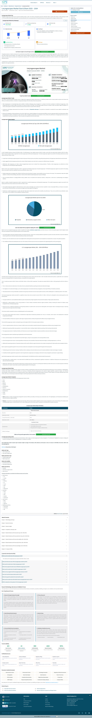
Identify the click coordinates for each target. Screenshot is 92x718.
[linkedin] (79, 713)
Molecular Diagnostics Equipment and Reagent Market (46, 690)
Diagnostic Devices (18, 6)
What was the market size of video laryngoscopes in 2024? (14, 564)
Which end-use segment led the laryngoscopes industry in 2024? (15, 571)
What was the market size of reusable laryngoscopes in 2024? (14, 569)
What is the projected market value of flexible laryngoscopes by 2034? (16, 566)
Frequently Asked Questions (76, 27)
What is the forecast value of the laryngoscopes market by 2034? (15, 561)
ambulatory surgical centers (35, 230)
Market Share (73, 21)
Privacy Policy (52, 716)
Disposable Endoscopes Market (10, 688)
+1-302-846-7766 (72, 702)
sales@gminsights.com (73, 705)
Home (2, 6)
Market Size (73, 17)
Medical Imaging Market (41, 688)
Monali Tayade (59, 513)
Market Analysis (74, 20)
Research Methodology (75, 29)
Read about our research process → (52, 682)
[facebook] (86, 713)
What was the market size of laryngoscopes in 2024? (13, 555)
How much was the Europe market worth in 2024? (12, 574)
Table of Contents (74, 26)
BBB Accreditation (21, 648)
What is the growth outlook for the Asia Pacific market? (13, 577)
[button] (67, 517)
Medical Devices (11, 6)
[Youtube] (89, 713)
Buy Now (81, 12)
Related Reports (74, 30)
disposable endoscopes (34, 109)
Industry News (73, 24)
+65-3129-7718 (71, 704)
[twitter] (82, 713)
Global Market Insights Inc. (6, 712)
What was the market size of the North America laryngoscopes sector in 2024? (17, 579)
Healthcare (6, 6)
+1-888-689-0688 (73, 701)
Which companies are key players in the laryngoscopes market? (15, 582)
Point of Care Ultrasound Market (10, 690)
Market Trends (73, 18)
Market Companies (74, 23)
